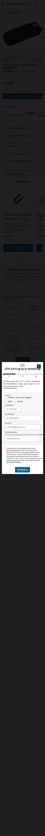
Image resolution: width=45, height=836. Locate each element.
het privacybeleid (12, 460)
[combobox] (13, 409)
